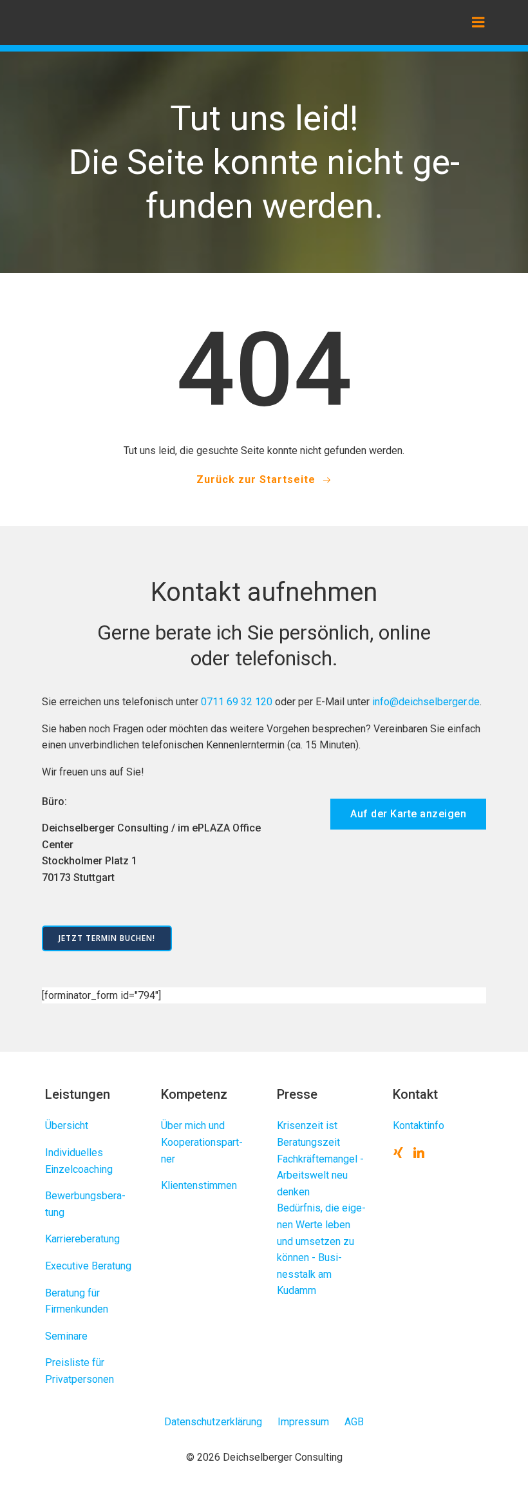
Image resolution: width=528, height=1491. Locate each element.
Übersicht (66, 1125)
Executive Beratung (88, 1266)
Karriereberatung (82, 1239)
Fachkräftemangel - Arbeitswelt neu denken (320, 1175)
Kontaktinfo (418, 1125)
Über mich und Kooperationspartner (202, 1141)
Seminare (66, 1336)
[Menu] (478, 22)
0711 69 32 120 (236, 702)
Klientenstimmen (199, 1185)
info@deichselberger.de (426, 702)
